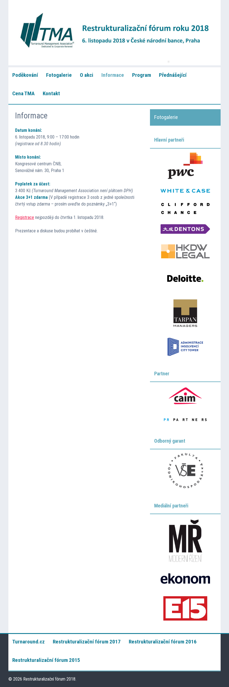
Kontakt (51, 93)
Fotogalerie (59, 75)
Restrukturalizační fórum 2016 (163, 641)
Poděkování (25, 75)
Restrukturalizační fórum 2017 (87, 641)
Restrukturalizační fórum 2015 (46, 660)
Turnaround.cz (28, 641)
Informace (112, 75)
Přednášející (173, 75)
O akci (86, 75)
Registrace (24, 217)
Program (141, 75)
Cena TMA (23, 93)
